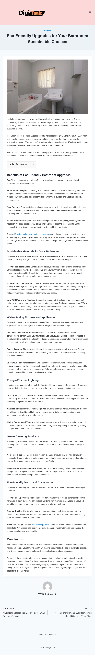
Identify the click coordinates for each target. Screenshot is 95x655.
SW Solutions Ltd (47, 594)
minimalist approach (40, 525)
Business (47, 30)
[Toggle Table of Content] (31, 165)
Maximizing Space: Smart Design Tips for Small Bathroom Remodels (24, 612)
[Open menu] (89, 12)
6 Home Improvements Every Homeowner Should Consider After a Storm (73, 612)
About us (43, 634)
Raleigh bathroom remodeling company (32, 234)
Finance (52, 634)
